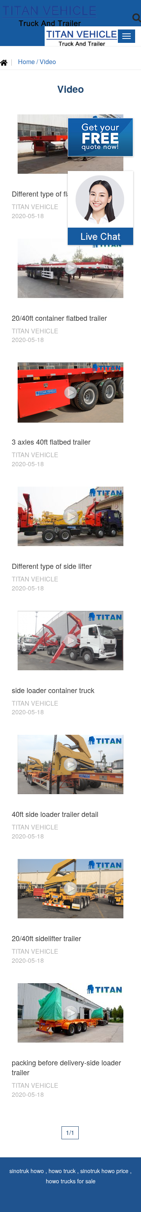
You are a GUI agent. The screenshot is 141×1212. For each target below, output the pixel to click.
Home (27, 61)
